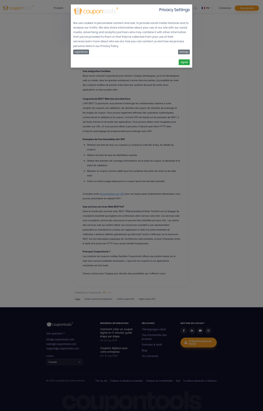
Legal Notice (81, 51)
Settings (183, 51)
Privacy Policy (109, 46)
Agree (184, 62)
